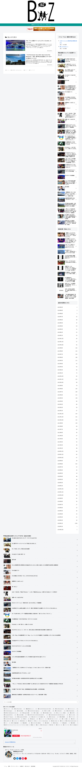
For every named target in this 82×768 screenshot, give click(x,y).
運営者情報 (33, 766)
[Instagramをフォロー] (23, 758)
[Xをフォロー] (17, 758)
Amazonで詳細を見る (10, 742)
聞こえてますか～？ (64, 46)
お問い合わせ (27, 766)
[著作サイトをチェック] (14, 758)
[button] (77, 702)
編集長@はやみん (18, 751)
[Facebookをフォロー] (20, 758)
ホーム (5, 766)
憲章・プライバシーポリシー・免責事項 (15, 766)
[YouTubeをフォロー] (25, 758)
